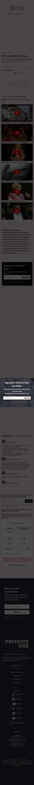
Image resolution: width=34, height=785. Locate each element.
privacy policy (18, 403)
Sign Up (27, 398)
